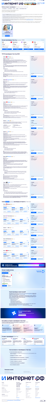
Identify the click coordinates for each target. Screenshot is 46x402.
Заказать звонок (42, 0)
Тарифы (28, 0)
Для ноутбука (27, 390)
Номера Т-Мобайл (37, 392)
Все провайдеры (10, 8)
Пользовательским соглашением (17, 400)
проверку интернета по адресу (29, 19)
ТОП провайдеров (4, 8)
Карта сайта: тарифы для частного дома (6, 391)
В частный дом (25, 0)
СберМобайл (36, 383)
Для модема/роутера (28, 389)
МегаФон (9, 156)
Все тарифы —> (18, 397)
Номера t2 (36, 391)
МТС (8, 56)
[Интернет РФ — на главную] (23, 378)
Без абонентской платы (28, 393)
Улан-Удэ (10, 0)
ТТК (8, 131)
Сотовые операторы (37, 382)
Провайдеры (31, 0)
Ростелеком (10, 79)
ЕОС (8, 120)
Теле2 (9, 182)
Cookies (18, 399)
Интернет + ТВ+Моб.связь (19, 391)
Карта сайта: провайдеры (4, 390)
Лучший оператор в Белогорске (27, 371)
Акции (17, 393)
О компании (3, 383)
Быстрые (14, 8)
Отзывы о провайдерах (18, 383)
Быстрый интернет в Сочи (7, 371)
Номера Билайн (36, 393)
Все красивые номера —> (38, 397)
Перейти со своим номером (28, 397)
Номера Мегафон (37, 389)
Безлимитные (27, 391)
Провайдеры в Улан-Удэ (28, 382)
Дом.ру (9, 102)
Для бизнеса (22, 0)
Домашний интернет (18, 389)
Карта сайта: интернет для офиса (5, 392)
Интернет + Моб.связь (18, 392)
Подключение (3, 394)
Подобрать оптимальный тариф (22, 315)
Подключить (33, 76)
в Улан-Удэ (28, 201)
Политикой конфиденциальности (10, 400)
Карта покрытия (18, 382)
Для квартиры (19, 0)
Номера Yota (36, 390)
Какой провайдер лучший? (22, 8)
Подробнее (5, 211)
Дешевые (17, 8)
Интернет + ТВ (17, 390)
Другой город (38, 4)
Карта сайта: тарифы (4, 389)
